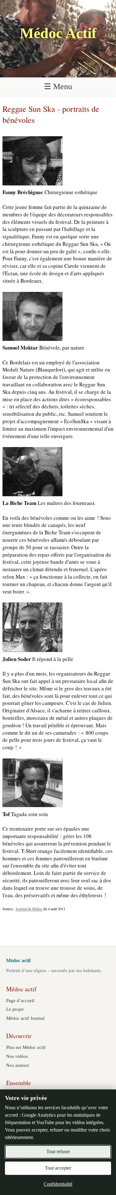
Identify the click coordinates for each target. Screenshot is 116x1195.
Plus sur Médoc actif (25, 1047)
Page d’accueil (20, 1000)
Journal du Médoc (29, 908)
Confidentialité (58, 1184)
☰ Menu (58, 86)
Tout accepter (58, 1168)
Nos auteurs (17, 1065)
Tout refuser (58, 1151)
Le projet (15, 1009)
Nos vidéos (17, 1056)
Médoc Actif (58, 33)
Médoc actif (18, 960)
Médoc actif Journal (25, 1018)
